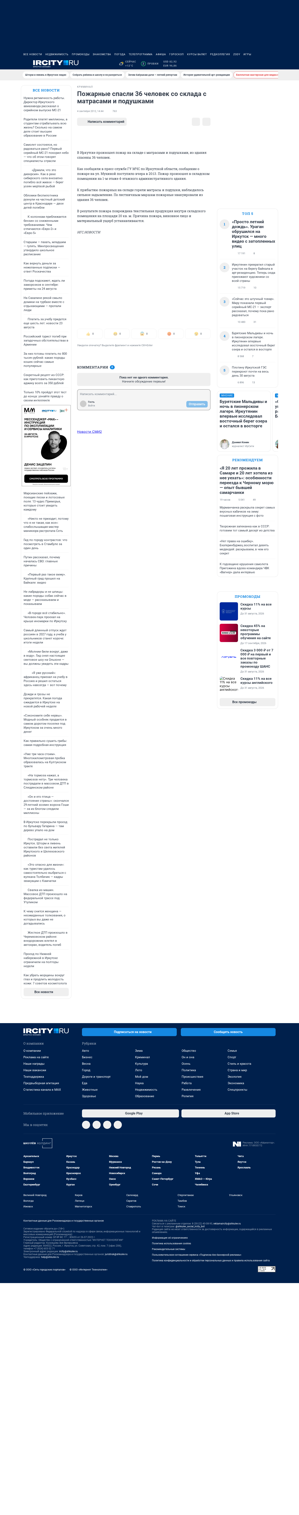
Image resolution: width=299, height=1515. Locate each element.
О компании (32, 1051)
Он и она (188, 1057)
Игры (247, 54)
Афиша (161, 54)
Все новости (32, 54)
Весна (86, 1064)
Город (86, 1070)
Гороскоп (176, 54)
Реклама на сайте (36, 1057)
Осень (186, 1064)
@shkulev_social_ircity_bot (190, 1226)
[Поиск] (254, 63)
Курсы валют (197, 54)
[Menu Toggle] (26, 63)
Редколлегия (220, 54)
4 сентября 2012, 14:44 (90, 111)
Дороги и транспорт (96, 1077)
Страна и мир (237, 1070)
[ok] (118, 1125)
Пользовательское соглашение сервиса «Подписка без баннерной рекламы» (196, 1254)
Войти (91, 405)
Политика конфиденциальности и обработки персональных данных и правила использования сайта (211, 1260)
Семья (232, 1051)
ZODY (236, 54)
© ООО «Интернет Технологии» (88, 1269)
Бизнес (87, 1057)
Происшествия (192, 1077)
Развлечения (191, 1090)
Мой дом (141, 1077)
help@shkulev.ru (50, 1257)
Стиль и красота (239, 1064)
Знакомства (102, 54)
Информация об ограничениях (170, 1237)
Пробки (150, 64)
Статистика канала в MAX (42, 1090)
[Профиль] (273, 63)
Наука (139, 1083)
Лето (138, 1070)
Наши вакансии (34, 1070)
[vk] (97, 1125)
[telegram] (86, 1125)
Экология (234, 1077)
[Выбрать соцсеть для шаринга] (206, 122)
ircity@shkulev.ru (68, 1251)
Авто (85, 1051)
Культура (141, 1064)
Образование (144, 1096)
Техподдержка (33, 1077)
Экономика (236, 1083)
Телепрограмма (141, 54)
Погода (119, 54)
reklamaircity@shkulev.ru (227, 1223)
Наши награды (34, 1064)
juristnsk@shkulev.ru (116, 1254)
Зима (139, 1051)
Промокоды (80, 54)
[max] (107, 1125)
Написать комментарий (106, 122)
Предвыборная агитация (41, 1083)
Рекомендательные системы (168, 1249)
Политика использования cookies (171, 1243)
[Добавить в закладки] (196, 122)
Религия (187, 1096)
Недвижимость (57, 54)
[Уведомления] (263, 63)
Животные (90, 1090)
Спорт (232, 1057)
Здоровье (89, 1096)
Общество (189, 1051)
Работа (187, 1083)
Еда (84, 1083)
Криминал (142, 1057)
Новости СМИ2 (89, 432)
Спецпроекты (237, 1090)
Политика (189, 1070)
